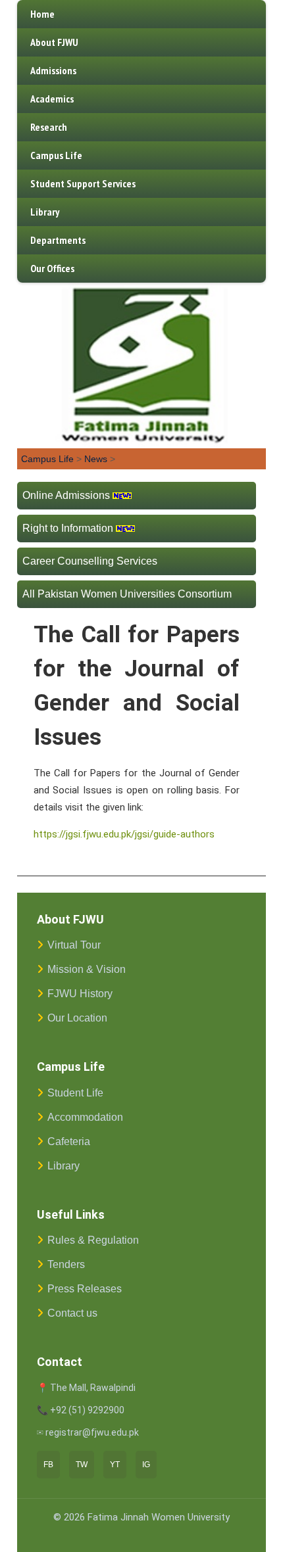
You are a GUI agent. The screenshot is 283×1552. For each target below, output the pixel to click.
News (95, 459)
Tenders (66, 1264)
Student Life (75, 1092)
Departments (58, 240)
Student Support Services (83, 183)
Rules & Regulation (93, 1240)
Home (42, 13)
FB (48, 1464)
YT (115, 1464)
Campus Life (56, 155)
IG (146, 1464)
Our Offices (52, 268)
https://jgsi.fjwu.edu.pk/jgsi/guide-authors (124, 834)
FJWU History (80, 993)
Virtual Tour (74, 945)
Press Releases (84, 1288)
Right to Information (67, 528)
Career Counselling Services (89, 561)
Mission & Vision (86, 969)
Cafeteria (68, 1141)
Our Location (77, 1017)
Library (44, 211)
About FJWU (54, 42)
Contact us (72, 1313)
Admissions (53, 70)
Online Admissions (66, 495)
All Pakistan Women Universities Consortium (127, 594)
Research (48, 126)
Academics (52, 98)
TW (82, 1464)
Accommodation (85, 1117)
